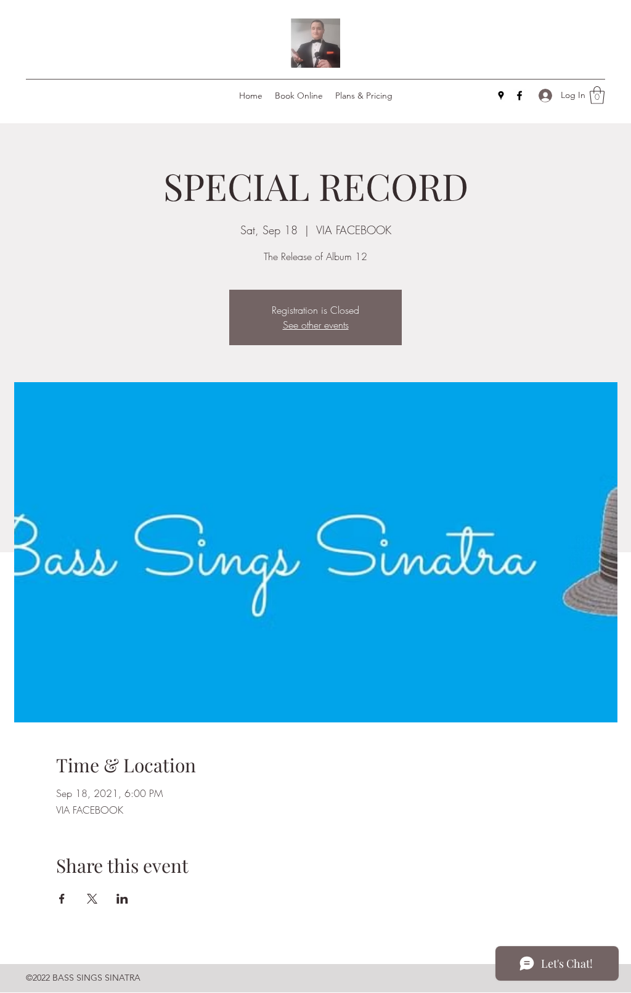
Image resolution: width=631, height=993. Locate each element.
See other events (316, 325)
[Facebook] (519, 95)
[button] (597, 95)
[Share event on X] (92, 899)
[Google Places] (501, 95)
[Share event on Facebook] (62, 899)
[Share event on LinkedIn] (122, 899)
